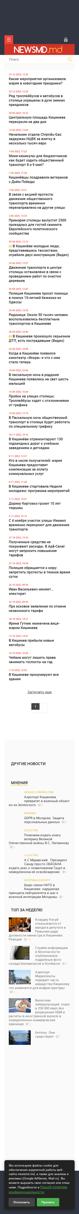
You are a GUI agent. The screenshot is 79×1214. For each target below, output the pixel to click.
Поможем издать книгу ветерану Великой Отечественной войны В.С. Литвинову (39, 841)
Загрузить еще (39, 692)
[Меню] (8, 39)
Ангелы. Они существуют (48, 1034)
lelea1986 (31, 830)
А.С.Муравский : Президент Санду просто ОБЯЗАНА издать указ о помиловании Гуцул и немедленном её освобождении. (38, 866)
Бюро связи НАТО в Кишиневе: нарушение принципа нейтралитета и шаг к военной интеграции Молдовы (37, 891)
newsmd (30, 813)
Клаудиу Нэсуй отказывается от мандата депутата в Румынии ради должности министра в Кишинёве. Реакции (37, 929)
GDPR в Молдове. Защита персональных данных (45, 820)
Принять (48, 1202)
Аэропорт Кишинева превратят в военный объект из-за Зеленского (39, 801)
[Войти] (65, 39)
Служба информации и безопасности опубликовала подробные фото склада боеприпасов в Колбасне (38, 955)
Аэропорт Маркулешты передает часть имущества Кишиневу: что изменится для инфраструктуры (39, 982)
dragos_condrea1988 (39, 792)
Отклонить (21, 1202)
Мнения (19, 782)
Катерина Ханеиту (37, 880)
